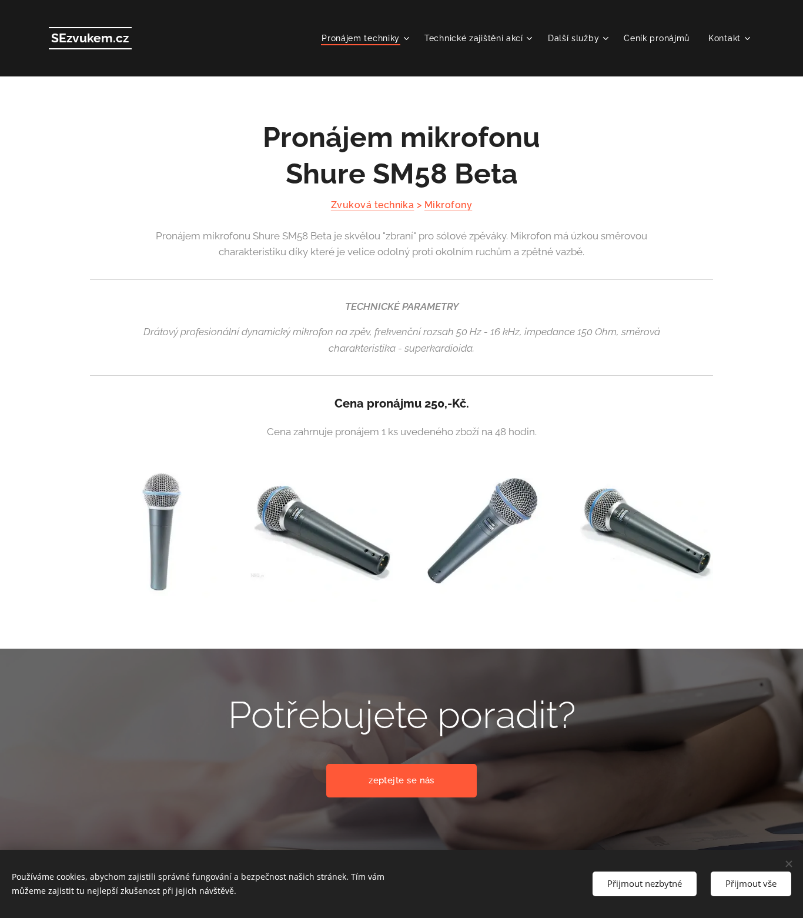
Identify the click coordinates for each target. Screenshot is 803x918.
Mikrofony (448, 205)
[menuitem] (367, 38)
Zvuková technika (372, 205)
